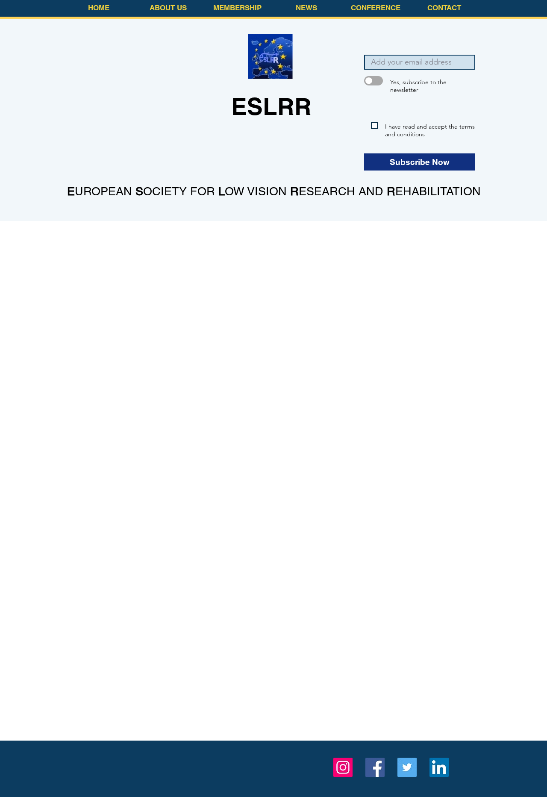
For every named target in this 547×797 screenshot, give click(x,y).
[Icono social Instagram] (343, 767)
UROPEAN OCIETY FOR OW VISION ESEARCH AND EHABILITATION (274, 191)
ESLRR (271, 106)
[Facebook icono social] (375, 767)
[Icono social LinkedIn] (439, 767)
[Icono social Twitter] (407, 767)
